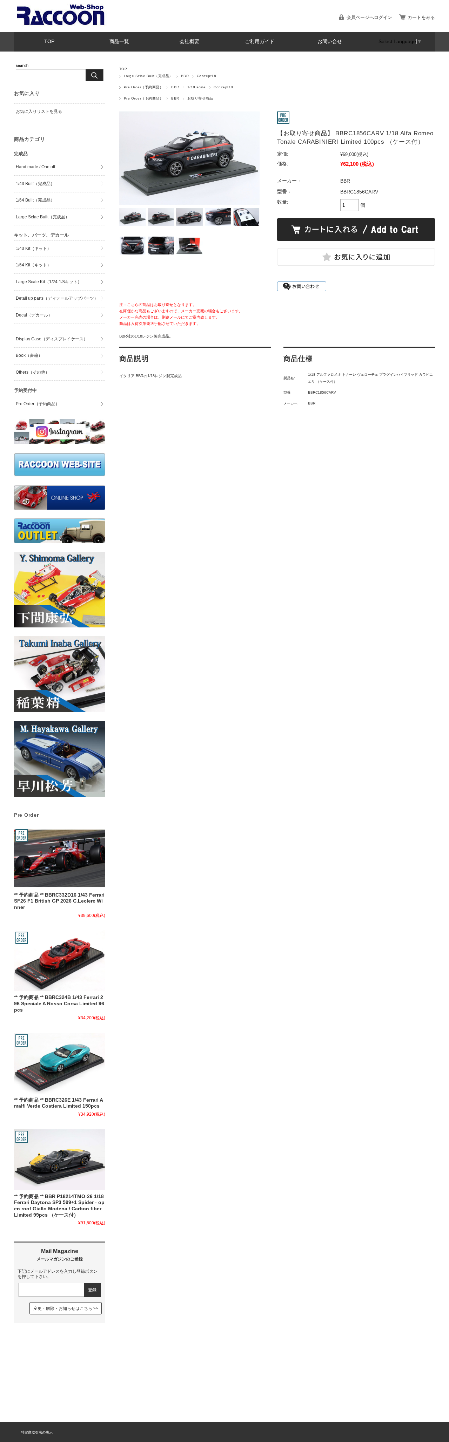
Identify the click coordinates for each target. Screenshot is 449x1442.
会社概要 (189, 41)
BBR (185, 76)
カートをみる (421, 17)
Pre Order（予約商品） (143, 87)
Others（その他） (32, 372)
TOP (49, 41)
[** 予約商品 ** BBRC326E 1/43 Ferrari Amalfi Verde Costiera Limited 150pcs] (59, 1063)
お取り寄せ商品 (200, 98)
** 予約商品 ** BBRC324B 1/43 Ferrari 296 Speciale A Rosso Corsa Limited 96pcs (59, 1003)
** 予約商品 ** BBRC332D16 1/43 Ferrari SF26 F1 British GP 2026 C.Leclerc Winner (59, 901)
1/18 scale (196, 87)
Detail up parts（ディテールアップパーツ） (57, 298)
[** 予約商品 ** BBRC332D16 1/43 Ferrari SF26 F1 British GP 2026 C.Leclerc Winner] (59, 858)
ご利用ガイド (259, 41)
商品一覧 (119, 41)
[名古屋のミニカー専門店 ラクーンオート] (61, 25)
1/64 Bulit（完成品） (35, 200)
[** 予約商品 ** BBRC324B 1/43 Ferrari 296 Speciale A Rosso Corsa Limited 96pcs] (59, 960)
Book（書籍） (29, 355)
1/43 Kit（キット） (33, 248)
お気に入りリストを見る (39, 111)
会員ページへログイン (369, 17)
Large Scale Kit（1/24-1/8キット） (49, 281)
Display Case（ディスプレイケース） (52, 338)
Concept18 (206, 76)
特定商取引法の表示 (37, 1432)
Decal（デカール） (34, 315)
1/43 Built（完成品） (35, 183)
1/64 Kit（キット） (33, 265)
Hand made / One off (35, 166)
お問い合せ (329, 41)
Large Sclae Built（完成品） (148, 76)
